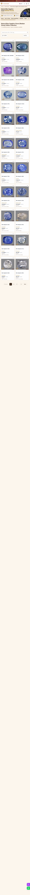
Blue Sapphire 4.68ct (20, 176)
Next (25, 284)
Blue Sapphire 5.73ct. (6, 200)
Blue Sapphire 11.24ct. (20, 79)
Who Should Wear (15, 18)
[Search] (24, 4)
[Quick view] (14, 44)
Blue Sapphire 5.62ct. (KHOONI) (7, 79)
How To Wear (7, 18)
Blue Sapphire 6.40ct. (6, 152)
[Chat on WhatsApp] (28, 888)
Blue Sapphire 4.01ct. (20, 152)
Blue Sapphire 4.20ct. (6, 248)
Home (2, 6)
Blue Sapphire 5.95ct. (20, 224)
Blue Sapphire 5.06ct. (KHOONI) (7, 55)
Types (25, 18)
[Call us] (28, 884)
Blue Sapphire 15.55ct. (20, 55)
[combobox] (26, 35)
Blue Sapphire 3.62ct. (6, 224)
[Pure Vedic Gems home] (5, 4)
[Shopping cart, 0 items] (26, 4)
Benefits (21, 18)
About (2, 18)
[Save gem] (13, 41)
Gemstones (7, 6)
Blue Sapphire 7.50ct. (6, 176)
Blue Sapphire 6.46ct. (20, 200)
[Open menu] (28, 4)
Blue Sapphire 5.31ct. (20, 248)
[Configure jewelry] (14, 46)
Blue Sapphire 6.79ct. (6, 103)
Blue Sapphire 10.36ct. (20, 103)
